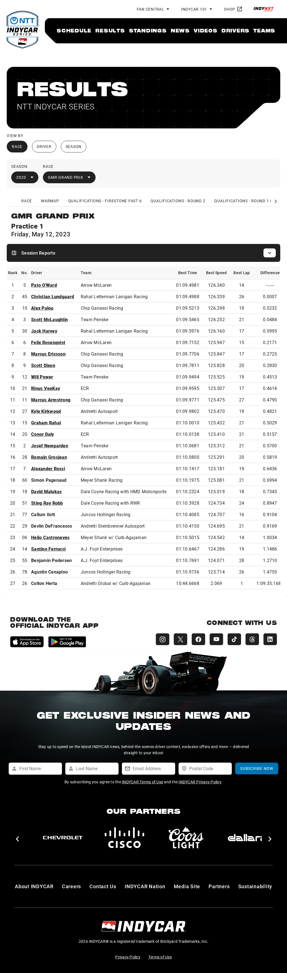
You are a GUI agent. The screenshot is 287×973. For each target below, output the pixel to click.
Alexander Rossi (48, 468)
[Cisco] (124, 837)
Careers (71, 886)
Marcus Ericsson (48, 354)
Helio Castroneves (50, 537)
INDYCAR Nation (145, 886)
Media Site (187, 886)
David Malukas (46, 491)
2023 (21, 177)
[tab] (26, 201)
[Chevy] (62, 837)
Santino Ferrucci (48, 549)
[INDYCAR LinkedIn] (270, 639)
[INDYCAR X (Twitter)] (180, 639)
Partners (219, 886)
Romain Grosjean (49, 457)
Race (17, 146)
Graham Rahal (46, 423)
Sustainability (255, 886)
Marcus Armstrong (50, 400)
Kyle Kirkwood (46, 411)
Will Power (42, 377)
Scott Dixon (43, 365)
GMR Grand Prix (65, 177)
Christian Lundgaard (52, 296)
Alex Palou (42, 308)
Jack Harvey (44, 331)
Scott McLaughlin (49, 319)
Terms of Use (160, 957)
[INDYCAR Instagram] (162, 639)
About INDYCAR (34, 886)
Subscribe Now (256, 768)
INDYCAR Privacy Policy (200, 781)
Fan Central (150, 9)
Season (74, 146)
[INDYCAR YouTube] (216, 639)
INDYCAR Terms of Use (142, 781)
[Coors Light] (186, 837)
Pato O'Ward (44, 285)
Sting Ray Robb (47, 503)
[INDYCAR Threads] (252, 639)
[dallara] (247, 837)
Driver (44, 146)
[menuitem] (74, 30)
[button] (17, 839)
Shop (229, 9)
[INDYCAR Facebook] (198, 639)
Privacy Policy (127, 957)
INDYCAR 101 (194, 9)
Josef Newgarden (49, 445)
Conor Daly (42, 434)
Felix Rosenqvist (48, 342)
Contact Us (102, 886)
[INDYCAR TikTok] (234, 639)
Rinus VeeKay (45, 388)
